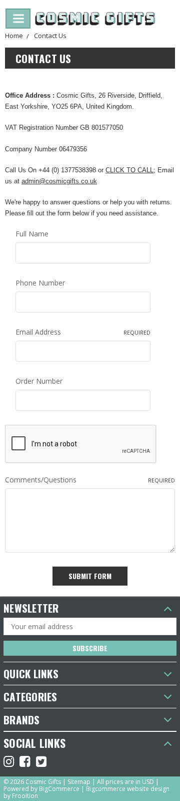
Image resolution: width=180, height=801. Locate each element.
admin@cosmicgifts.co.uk (59, 181)
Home (14, 35)
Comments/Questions (90, 479)
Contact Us (50, 35)
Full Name (32, 233)
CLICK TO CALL (130, 170)
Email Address (83, 332)
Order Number (39, 381)
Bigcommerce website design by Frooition (87, 792)
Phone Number (40, 283)
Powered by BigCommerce (42, 788)
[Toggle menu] (18, 19)
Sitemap (79, 781)
